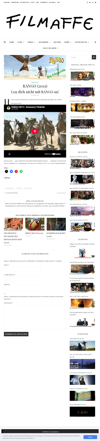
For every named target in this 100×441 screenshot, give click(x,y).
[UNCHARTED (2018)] (82, 346)
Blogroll (52, 2)
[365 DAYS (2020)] (82, 92)
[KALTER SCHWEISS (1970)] (82, 227)
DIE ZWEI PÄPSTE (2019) (78, 133)
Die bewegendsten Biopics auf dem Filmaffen (82, 313)
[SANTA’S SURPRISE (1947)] (82, 396)
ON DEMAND (43, 42)
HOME (11, 42)
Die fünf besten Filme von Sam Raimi (82, 262)
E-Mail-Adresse (9, 275)
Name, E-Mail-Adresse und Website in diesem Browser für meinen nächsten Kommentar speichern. (33, 298)
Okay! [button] (90, 437)
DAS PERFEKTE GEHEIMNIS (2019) (82, 188)
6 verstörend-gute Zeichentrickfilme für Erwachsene (82, 279)
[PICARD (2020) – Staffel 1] (82, 108)
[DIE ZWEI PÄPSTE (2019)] (82, 140)
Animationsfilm (9, 188)
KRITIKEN (57, 42)
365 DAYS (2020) (75, 85)
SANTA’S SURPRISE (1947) (79, 389)
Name (6, 265)
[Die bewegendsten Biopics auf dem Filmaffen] (82, 322)
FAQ (58, 2)
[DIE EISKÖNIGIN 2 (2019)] (82, 211)
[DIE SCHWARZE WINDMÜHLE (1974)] (82, 180)
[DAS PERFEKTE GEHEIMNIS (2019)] (82, 196)
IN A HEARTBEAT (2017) (78, 404)
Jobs (37, 2)
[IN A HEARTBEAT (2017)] (82, 412)
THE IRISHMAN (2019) (77, 117)
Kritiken (35, 82)
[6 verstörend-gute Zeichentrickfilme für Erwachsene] (82, 288)
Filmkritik (19, 188)
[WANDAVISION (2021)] (82, 77)
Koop (33, 2)
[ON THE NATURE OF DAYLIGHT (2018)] (82, 364)
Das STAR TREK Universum (79, 296)
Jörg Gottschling (12, 193)
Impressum (15, 2)
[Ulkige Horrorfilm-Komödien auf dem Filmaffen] (82, 254)
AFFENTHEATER (81, 42)
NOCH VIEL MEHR (49, 48)
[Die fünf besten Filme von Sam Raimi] (82, 269)
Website (7, 284)
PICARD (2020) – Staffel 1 (78, 101)
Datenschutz (25, 2)
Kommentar (8, 303)
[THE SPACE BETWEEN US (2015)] (82, 380)
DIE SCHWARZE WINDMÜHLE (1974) (82, 172)
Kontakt (7, 2)
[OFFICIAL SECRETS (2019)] (82, 164)
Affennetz (44, 2)
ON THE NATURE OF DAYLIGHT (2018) (81, 355)
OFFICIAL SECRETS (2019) (78, 157)
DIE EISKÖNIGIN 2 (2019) (78, 204)
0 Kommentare (61, 193)
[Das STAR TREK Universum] (82, 304)
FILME (20, 42)
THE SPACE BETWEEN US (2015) (81, 373)
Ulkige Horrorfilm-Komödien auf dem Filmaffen (82, 245)
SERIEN (30, 42)
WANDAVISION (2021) (77, 69)
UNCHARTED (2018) (77, 339)
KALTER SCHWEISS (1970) (79, 220)
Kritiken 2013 (28, 188)
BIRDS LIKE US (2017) (34, 233)
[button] (35, 438)
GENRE (66, 42)
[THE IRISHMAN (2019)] (82, 124)
